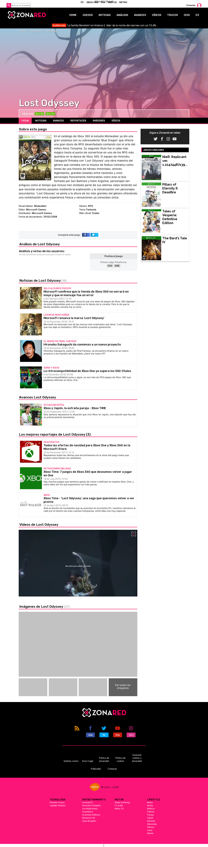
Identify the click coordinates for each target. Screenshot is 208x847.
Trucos (172, 15)
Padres (150, 811)
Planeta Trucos (57, 802)
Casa (149, 830)
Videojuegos (36, 31)
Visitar (95, 213)
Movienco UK (88, 817)
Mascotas (152, 823)
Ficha (25, 120)
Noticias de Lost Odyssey (43, 280)
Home (73, 15)
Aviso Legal (87, 761)
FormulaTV (87, 802)
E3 (197, 15)
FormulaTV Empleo (91, 805)
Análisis (122, 15)
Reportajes (78, 120)
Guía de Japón (89, 820)
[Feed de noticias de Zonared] (77, 731)
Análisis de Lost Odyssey (39, 244)
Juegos (87, 15)
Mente (150, 833)
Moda (150, 805)
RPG (90, 206)
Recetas (151, 820)
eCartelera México (91, 814)
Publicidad (96, 769)
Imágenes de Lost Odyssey (44, 606)
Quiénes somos (71, 761)
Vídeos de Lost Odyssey (38, 524)
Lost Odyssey (51, 31)
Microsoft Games (36, 209)
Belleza (151, 808)
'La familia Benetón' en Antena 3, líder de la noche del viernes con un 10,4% (104, 25)
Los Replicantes (90, 808)
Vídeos (156, 15)
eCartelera (87, 811)
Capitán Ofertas (57, 805)
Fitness (150, 827)
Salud (150, 817)
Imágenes (99, 120)
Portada (22, 31)
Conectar (190, 5)
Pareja (150, 814)
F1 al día (119, 805)
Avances (140, 15)
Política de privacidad (104, 759)
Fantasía (91, 209)
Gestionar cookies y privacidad (137, 758)
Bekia (150, 802)
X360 (110, 265)
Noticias (105, 15)
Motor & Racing (122, 802)
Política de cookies (120, 759)
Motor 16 (119, 808)
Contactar (112, 769)
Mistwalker (40, 206)
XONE (117, 265)
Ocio (187, 15)
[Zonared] (26, 15)
